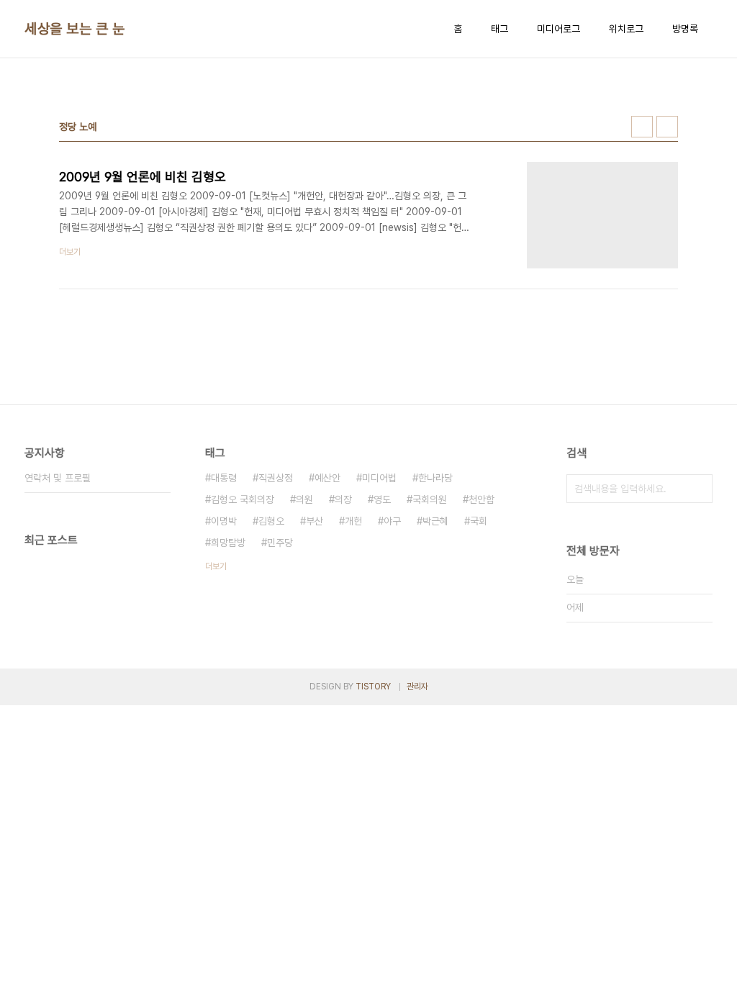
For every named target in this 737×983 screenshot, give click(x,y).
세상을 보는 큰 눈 (74, 28)
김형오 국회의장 (242, 499)
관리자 (417, 686)
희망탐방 (228, 542)
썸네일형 (642, 126)
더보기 (216, 566)
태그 (499, 29)
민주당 (280, 542)
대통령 (224, 478)
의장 (343, 499)
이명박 (224, 521)
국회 (478, 521)
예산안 (327, 478)
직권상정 (275, 478)
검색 (698, 488)
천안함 (481, 499)
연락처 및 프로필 (57, 478)
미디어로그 (558, 29)
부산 (314, 521)
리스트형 (667, 126)
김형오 (271, 521)
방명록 (685, 29)
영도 (382, 499)
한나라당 (435, 478)
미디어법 (379, 478)
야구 (392, 521)
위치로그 (626, 29)
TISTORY (373, 686)
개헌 (353, 521)
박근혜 (435, 521)
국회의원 (429, 499)
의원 (304, 499)
